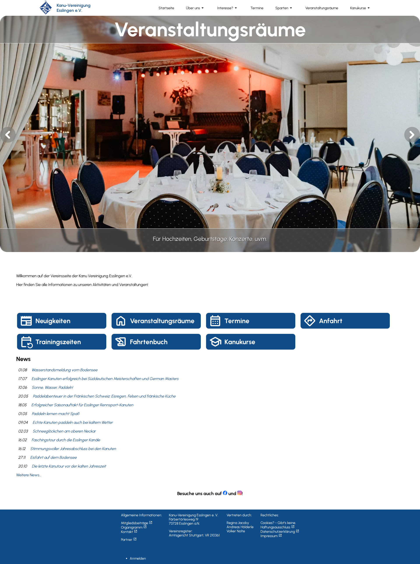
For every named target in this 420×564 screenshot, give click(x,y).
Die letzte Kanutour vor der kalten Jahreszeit (69, 466)
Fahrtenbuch (149, 342)
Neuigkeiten (52, 321)
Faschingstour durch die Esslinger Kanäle (66, 440)
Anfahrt (330, 321)
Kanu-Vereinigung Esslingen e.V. (74, 8)
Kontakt (129, 532)
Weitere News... (28, 475)
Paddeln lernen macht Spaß (55, 413)
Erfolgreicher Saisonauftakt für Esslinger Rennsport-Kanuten (82, 405)
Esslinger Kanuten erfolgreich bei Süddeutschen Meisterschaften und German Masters (105, 378)
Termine (236, 321)
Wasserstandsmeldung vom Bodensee (64, 370)
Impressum (271, 536)
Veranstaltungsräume (162, 321)
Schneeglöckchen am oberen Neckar (64, 431)
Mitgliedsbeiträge (136, 523)
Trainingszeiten (58, 342)
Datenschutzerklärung (280, 531)
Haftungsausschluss (278, 527)
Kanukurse (239, 342)
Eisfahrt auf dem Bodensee (53, 457)
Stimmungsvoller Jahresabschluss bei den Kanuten (73, 448)
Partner (129, 540)
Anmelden (138, 558)
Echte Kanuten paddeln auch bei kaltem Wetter (73, 422)
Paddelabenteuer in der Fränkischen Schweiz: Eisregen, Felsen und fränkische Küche (104, 396)
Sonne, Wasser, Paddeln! (52, 387)
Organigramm (134, 527)
